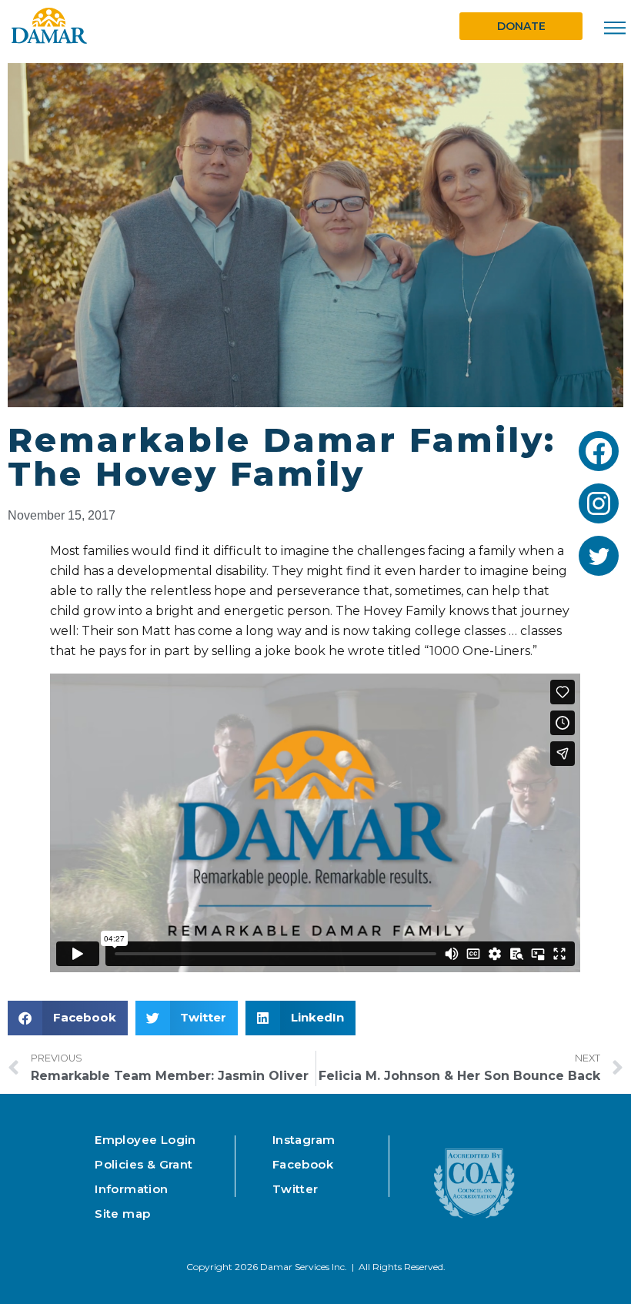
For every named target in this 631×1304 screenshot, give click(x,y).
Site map (122, 1213)
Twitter (295, 1189)
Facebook (302, 1164)
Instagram (304, 1139)
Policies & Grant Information (143, 1176)
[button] (68, 1018)
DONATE (521, 26)
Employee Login (145, 1139)
